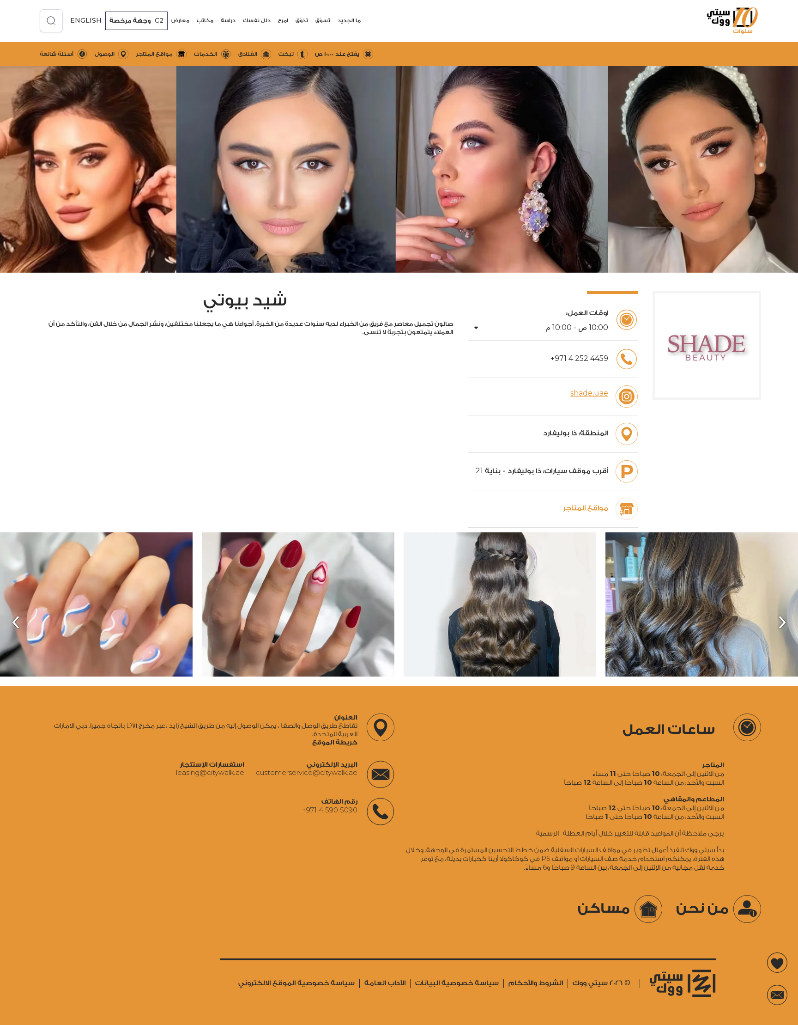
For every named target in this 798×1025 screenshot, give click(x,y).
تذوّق (302, 21)
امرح (283, 21)
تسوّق (322, 21)
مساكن (604, 908)
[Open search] (51, 20)
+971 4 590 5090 (329, 810)
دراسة (228, 21)
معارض (180, 21)
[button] (349, 21)
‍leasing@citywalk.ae (210, 773)
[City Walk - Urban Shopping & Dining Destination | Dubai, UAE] (726, 21)
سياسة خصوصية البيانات (457, 983)
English (86, 20)
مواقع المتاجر (585, 508)
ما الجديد (349, 21)
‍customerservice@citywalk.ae (306, 773)
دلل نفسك (257, 21)
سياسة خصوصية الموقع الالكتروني (296, 983)
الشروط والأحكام (535, 983)
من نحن (702, 908)
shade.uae (589, 393)
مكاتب (205, 21)
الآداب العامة (384, 983)
